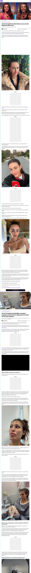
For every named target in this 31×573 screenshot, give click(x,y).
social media (5, 348)
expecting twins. (4, 327)
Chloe (6, 109)
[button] (28, 320)
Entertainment (6, 310)
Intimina (6, 480)
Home (2, 20)
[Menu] (30, 1)
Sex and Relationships (8, 287)
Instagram (16, 329)
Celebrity (5, 20)
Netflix (20, 35)
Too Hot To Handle (16, 287)
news (10, 329)
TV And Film (12, 287)
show (25, 35)
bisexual (23, 143)
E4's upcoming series (21, 109)
